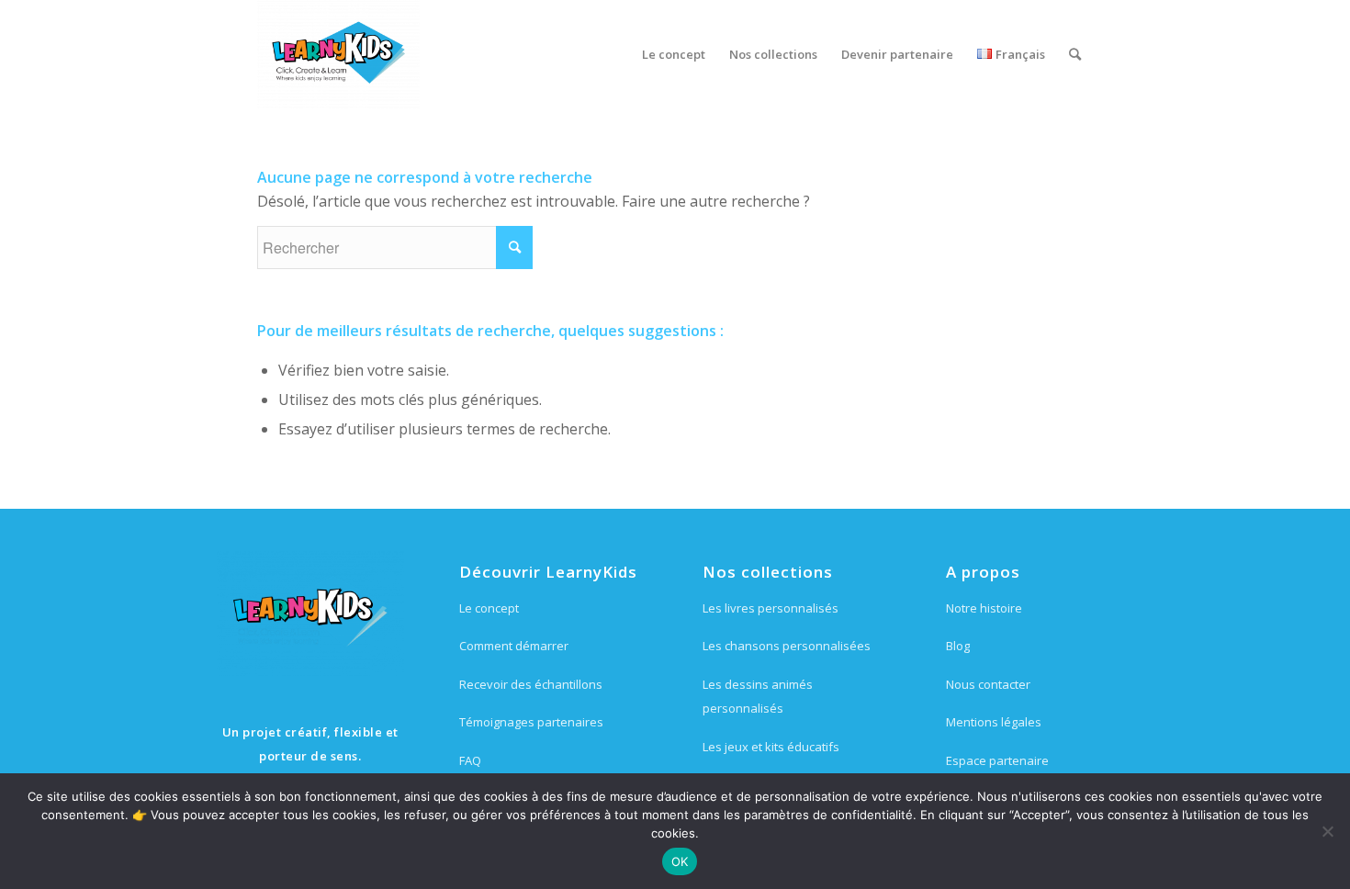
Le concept (489, 608)
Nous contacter (988, 684)
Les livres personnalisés (770, 608)
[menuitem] (673, 54)
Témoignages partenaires (531, 722)
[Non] (1327, 831)
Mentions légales (993, 722)
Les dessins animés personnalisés (758, 696)
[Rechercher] (1075, 54)
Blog (958, 645)
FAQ (470, 760)
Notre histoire (984, 608)
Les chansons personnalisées (787, 645)
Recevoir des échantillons (530, 684)
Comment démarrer (513, 645)
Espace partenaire (997, 760)
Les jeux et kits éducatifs (771, 746)
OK (680, 861)
